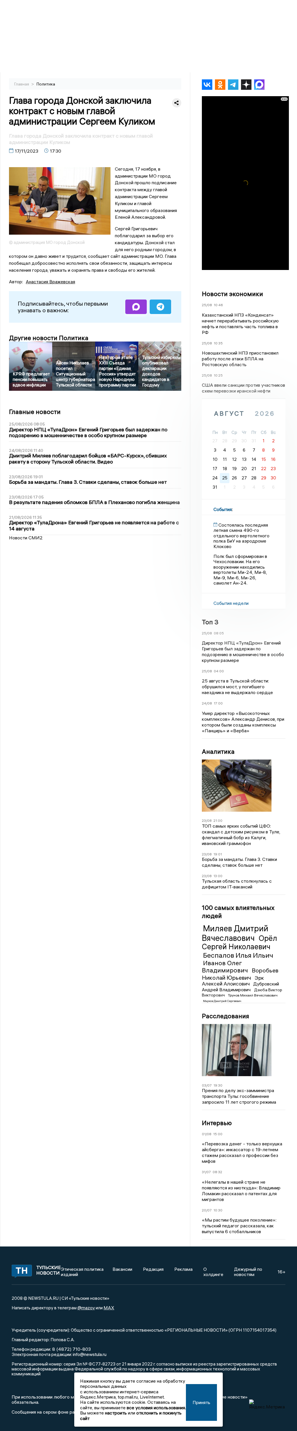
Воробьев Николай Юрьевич (240, 974)
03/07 (207, 1085)
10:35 (218, 343)
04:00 (219, 671)
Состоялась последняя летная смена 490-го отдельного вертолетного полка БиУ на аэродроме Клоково (241, 535)
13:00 (217, 876)
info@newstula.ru (89, 1354)
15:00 (217, 1134)
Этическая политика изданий (82, 1271)
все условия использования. (156, 1407)
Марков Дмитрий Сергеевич (222, 1001)
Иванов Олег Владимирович (225, 966)
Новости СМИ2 (26, 538)
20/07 (207, 1210)
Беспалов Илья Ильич (238, 955)
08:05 (219, 633)
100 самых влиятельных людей (238, 911)
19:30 (217, 1085)
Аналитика (218, 751)
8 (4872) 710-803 (71, 1349)
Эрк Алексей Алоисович (233, 980)
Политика (46, 84)
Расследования (225, 1016)
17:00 (218, 703)
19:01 (217, 854)
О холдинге (213, 1271)
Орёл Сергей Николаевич (239, 943)
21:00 (217, 820)
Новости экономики (232, 294)
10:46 (218, 305)
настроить (116, 1413)
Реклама (183, 1269)
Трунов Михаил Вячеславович (253, 995)
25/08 (207, 305)
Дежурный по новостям (248, 1271)
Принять (201, 1402)
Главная (22, 84)
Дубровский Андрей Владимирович (240, 986)
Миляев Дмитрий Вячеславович (235, 933)
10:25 (218, 375)
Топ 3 (210, 622)
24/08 (207, 703)
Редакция (153, 1269)
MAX (109, 1307)
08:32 (217, 1172)
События (222, 509)
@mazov (86, 1307)
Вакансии (122, 1269)
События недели (231, 603)
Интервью (217, 1123)
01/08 (206, 1134)
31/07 (206, 1172)
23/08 (207, 820)
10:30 (217, 1210)
